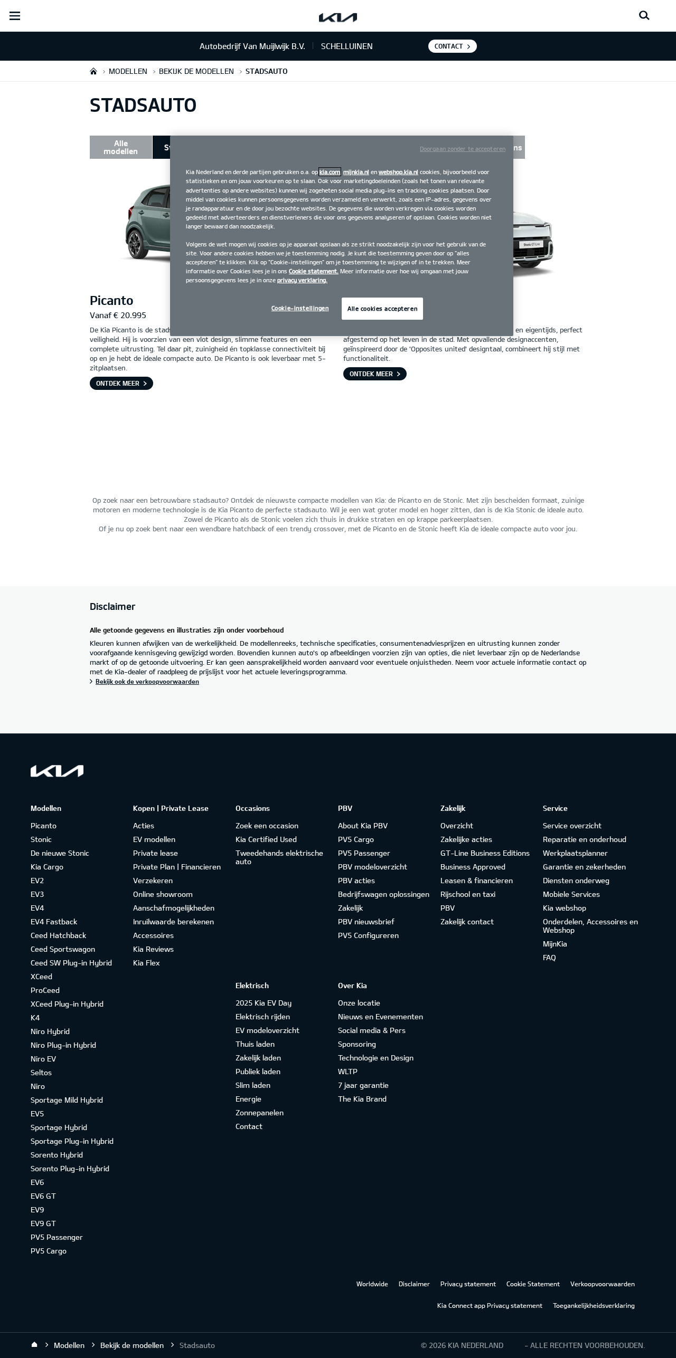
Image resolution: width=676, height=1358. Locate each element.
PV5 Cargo (49, 1250)
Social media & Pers (372, 1030)
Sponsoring (357, 1043)
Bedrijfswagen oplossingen (383, 894)
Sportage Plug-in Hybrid (72, 1140)
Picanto (44, 825)
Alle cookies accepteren (382, 308)
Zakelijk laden (258, 1057)
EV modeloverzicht (267, 1030)
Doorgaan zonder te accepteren (462, 148)
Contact (449, 46)
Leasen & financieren (476, 880)
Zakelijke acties (466, 839)
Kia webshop (564, 907)
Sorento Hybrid (57, 1154)
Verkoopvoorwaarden (602, 1283)
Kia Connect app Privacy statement (489, 1305)
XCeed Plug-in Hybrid (67, 1003)
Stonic (41, 839)
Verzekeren (153, 880)
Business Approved (472, 866)
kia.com (330, 171)
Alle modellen (121, 147)
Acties (143, 825)
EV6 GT (43, 1195)
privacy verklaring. (302, 279)
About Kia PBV (363, 825)
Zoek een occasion (267, 825)
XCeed (41, 976)
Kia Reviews (153, 948)
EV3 (37, 894)
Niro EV (43, 1058)
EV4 (37, 907)
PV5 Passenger (57, 1236)
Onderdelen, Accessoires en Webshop (590, 925)
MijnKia (555, 943)
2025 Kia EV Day (264, 1002)
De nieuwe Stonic (60, 852)
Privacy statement (468, 1283)
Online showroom (163, 894)
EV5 (37, 1113)
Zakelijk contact (467, 921)
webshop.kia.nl (398, 171)
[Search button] (644, 16)
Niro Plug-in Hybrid (63, 1044)
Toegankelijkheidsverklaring (594, 1305)
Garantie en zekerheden (584, 866)
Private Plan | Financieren (177, 866)
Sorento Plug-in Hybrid (70, 1168)
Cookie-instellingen (300, 307)
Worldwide (372, 1283)
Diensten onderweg (576, 880)
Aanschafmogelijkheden (173, 907)
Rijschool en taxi (467, 894)
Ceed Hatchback (58, 935)
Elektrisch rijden (263, 1016)
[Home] (34, 1345)
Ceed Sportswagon (63, 948)
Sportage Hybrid (59, 1127)
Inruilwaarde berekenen (173, 921)
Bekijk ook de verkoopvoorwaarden (147, 681)
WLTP (348, 1071)
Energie (248, 1098)
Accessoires (153, 935)
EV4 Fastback (54, 921)
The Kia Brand (362, 1098)
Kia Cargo (47, 866)
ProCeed (45, 990)
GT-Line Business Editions (485, 852)
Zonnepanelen (260, 1112)
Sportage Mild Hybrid (67, 1099)
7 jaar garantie (363, 1084)
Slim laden (253, 1084)
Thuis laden (255, 1043)
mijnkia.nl (356, 171)
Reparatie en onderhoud (584, 839)
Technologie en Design (376, 1057)
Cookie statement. (314, 270)
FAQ (549, 957)
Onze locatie (359, 1002)
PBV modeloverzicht (372, 866)
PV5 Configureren (368, 935)
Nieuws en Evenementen (380, 1016)
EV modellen (154, 839)
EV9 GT (43, 1223)
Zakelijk (350, 907)
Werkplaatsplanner (575, 852)
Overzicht (456, 825)
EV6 (37, 1182)
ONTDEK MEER (117, 383)
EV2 (37, 880)
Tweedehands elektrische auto (279, 857)
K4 (35, 1017)
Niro (38, 1086)
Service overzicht (572, 825)
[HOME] (93, 71)
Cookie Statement (533, 1283)
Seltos (41, 1072)
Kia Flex (146, 962)
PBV (447, 907)
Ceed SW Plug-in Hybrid (71, 962)
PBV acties (356, 880)
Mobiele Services (571, 894)
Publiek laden (258, 1071)
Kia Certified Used (266, 839)
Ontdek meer (371, 373)
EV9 (37, 1209)
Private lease (155, 852)
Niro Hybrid (50, 1031)
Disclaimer (414, 1283)
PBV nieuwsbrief (366, 921)
